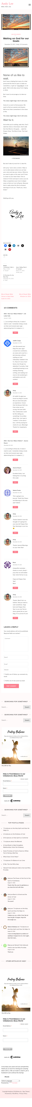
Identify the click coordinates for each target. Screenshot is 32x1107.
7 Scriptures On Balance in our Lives (14, 860)
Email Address (7, 781)
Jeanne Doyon (17, 467)
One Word (20, 85)
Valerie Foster (17, 490)
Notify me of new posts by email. (15, 680)
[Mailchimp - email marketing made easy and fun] (12, 799)
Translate (14, 1083)
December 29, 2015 (17, 564)
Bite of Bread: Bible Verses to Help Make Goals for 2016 (7, 296)
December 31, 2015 (17, 342)
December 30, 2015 (8, 445)
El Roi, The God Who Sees (11, 864)
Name (5, 788)
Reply (15, 332)
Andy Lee (7, 3)
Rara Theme (26, 1091)
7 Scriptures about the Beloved (12, 841)
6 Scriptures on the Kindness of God (14, 834)
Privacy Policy (23, 1093)
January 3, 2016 (7, 318)
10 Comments (23, 44)
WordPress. (15, 1093)
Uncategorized (16, 34)
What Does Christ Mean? (10, 856)
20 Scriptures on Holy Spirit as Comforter (15, 837)
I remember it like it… (8, 267)
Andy (17, 44)
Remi (14, 562)
